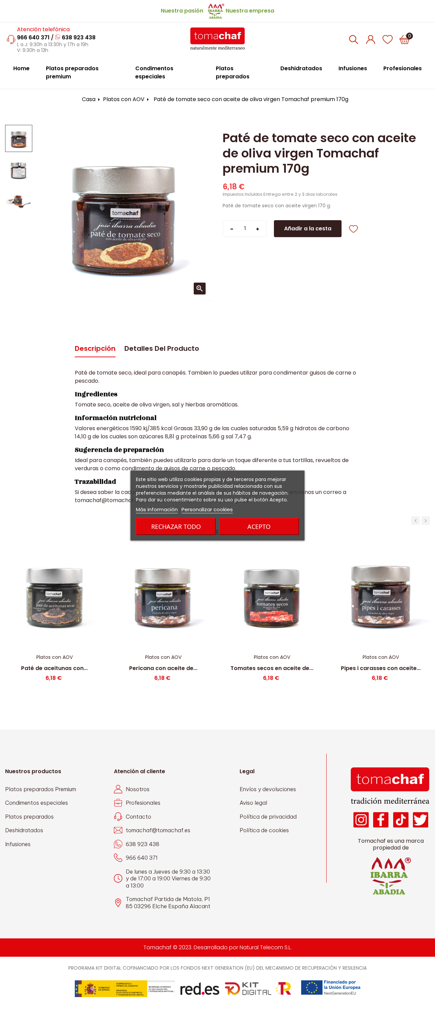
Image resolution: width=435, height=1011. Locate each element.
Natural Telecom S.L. (266, 947)
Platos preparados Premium (40, 789)
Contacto (138, 816)
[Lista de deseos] (387, 39)
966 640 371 (33, 37)
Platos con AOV (54, 657)
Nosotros (138, 789)
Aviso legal (253, 802)
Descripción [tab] (95, 348)
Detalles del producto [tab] (161, 348)
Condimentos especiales (36, 802)
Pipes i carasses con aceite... (381, 668)
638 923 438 (78, 37)
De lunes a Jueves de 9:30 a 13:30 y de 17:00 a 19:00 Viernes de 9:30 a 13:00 (168, 878)
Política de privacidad (268, 816)
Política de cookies (264, 830)
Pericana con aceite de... (163, 668)
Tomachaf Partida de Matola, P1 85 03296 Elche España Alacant (168, 903)
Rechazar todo (176, 526)
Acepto (259, 526)
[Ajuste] (370, 39)
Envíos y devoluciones (268, 789)
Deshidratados (24, 830)
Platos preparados (29, 816)
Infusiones (18, 844)
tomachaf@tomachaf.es (158, 830)
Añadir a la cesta (307, 228)
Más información (157, 509)
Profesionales (143, 802)
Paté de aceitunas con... (54, 668)
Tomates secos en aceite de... (271, 668)
